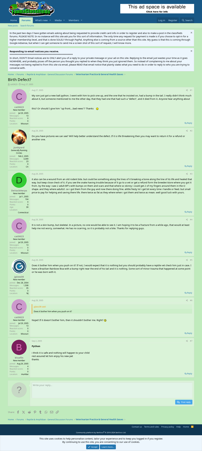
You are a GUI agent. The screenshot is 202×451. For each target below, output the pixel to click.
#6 (191, 300)
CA (27, 166)
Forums (26, 20)
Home (13, 20)
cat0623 (13, 84)
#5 (191, 260)
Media (58, 20)
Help (178, 426)
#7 (191, 341)
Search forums (27, 25)
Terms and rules (151, 426)
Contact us (137, 426)
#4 (191, 219)
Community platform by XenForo (101, 432)
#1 (191, 90)
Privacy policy (167, 426)
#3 (191, 173)
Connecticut (23, 212)
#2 (191, 130)
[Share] (187, 90)
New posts (13, 25)
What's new (41, 20)
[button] (50, 20)
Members (74, 20)
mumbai (24, 374)
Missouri (24, 123)
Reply (189, 123)
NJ (27, 293)
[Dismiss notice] (191, 33)
